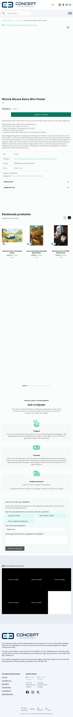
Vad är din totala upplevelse (15, 525)
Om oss (4, 677)
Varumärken (6, 687)
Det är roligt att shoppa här (18, 521)
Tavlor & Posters (8, 20)
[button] (68, 27)
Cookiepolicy (6, 691)
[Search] (3, 13)
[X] (38, 692)
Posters (18, 20)
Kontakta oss (6, 681)
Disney (16, 159)
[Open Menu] (70, 13)
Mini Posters (35, 159)
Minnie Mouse (45, 159)
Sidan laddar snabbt (47, 516)
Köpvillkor (5, 684)
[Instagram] (32, 692)
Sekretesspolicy (7, 694)
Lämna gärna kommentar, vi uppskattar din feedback (24, 534)
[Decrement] (3, 115)
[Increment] (8, 115)
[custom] (3, 566)
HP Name (4, 499)
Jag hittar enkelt (14, 516)
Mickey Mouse (24, 159)
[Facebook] (27, 692)
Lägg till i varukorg (41, 115)
